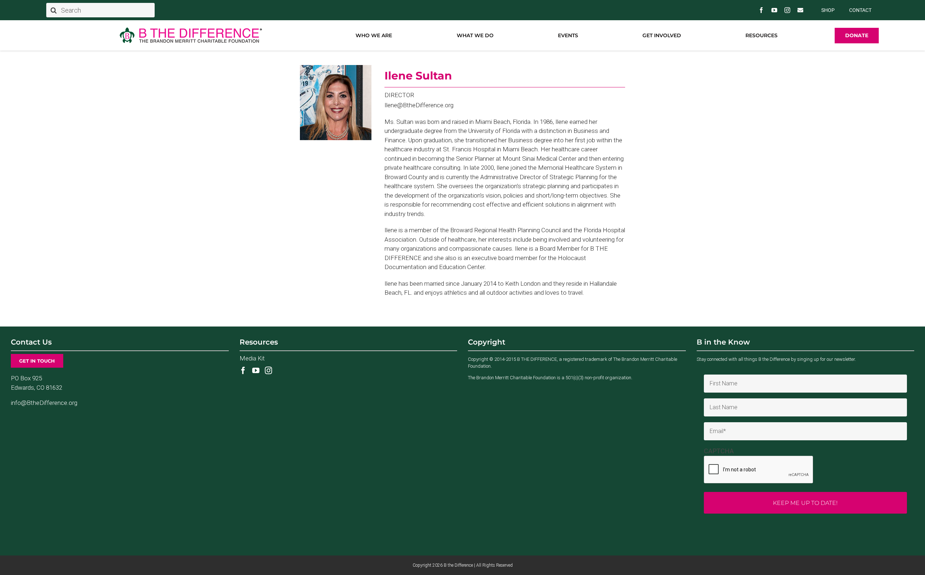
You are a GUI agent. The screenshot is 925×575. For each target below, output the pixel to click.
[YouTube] (255, 370)
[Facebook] (243, 370)
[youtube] (774, 10)
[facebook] (761, 10)
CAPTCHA (719, 451)
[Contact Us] (800, 10)
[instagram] (787, 10)
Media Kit (252, 358)
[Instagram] (268, 370)
